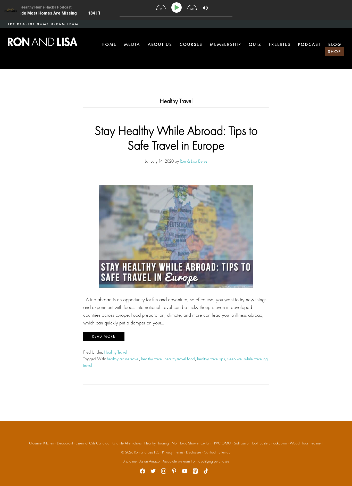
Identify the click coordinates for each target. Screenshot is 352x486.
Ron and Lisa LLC (146, 452)
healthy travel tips (211, 359)
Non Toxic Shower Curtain (191, 443)
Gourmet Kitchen (41, 443)
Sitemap (225, 452)
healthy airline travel (123, 359)
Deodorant (65, 443)
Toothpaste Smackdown (269, 443)
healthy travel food (180, 359)
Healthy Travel (115, 352)
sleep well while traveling (247, 359)
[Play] (177, 7)
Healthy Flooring (156, 443)
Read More (103, 336)
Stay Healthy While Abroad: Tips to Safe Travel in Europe (176, 138)
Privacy (167, 452)
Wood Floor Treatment (306, 443)
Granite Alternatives (126, 443)
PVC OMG (222, 443)
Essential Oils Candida (93, 443)
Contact (210, 452)
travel (87, 365)
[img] (161, 7)
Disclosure (193, 452)
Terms (179, 452)
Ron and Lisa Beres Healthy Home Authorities (42, 41)
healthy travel (152, 359)
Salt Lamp (241, 443)
